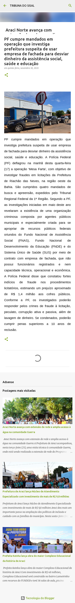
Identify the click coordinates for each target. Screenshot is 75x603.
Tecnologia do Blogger (39, 598)
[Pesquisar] (70, 5)
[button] (6, 75)
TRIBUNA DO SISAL (22, 5)
